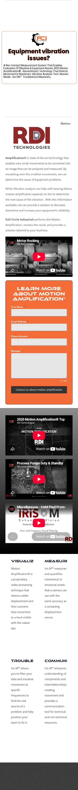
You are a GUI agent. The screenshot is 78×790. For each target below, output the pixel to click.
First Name (18, 306)
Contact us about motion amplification (39, 389)
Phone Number (19, 336)
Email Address (19, 321)
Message (15, 350)
